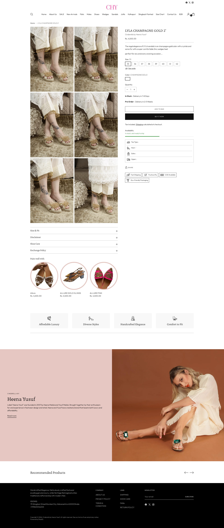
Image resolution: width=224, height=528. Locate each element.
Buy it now (159, 116)
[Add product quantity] (127, 89)
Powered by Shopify (36, 519)
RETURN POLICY (127, 507)
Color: (136, 75)
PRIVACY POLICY (103, 499)
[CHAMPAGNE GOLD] (127, 79)
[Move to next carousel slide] (192, 473)
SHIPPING (124, 495)
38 (149, 64)
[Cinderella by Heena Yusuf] (112, 7)
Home (32, 23)
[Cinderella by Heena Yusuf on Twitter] (190, 3)
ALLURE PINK (96, 293)
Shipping (139, 124)
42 (177, 64)
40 (163, 64)
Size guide (132, 68)
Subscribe (189, 497)
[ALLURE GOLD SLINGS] (74, 276)
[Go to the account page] (187, 14)
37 (142, 64)
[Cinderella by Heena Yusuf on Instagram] (193, 3)
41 (170, 64)
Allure (33, 293)
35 (128, 64)
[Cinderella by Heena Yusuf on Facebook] (187, 3)
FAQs (122, 503)
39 (156, 64)
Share (130, 167)
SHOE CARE (125, 499)
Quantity (128, 85)
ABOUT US (100, 495)
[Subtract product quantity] (134, 89)
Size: (128, 59)
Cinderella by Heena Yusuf (135, 34)
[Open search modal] (31, 14)
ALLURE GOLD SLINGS (70, 293)
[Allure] (44, 276)
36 (135, 64)
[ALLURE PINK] (104, 276)
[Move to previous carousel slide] (186, 473)
